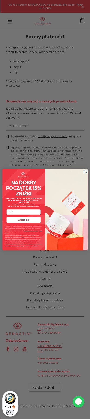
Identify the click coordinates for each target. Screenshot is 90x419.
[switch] (10, 412)
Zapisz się (23, 219)
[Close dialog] (85, 171)
